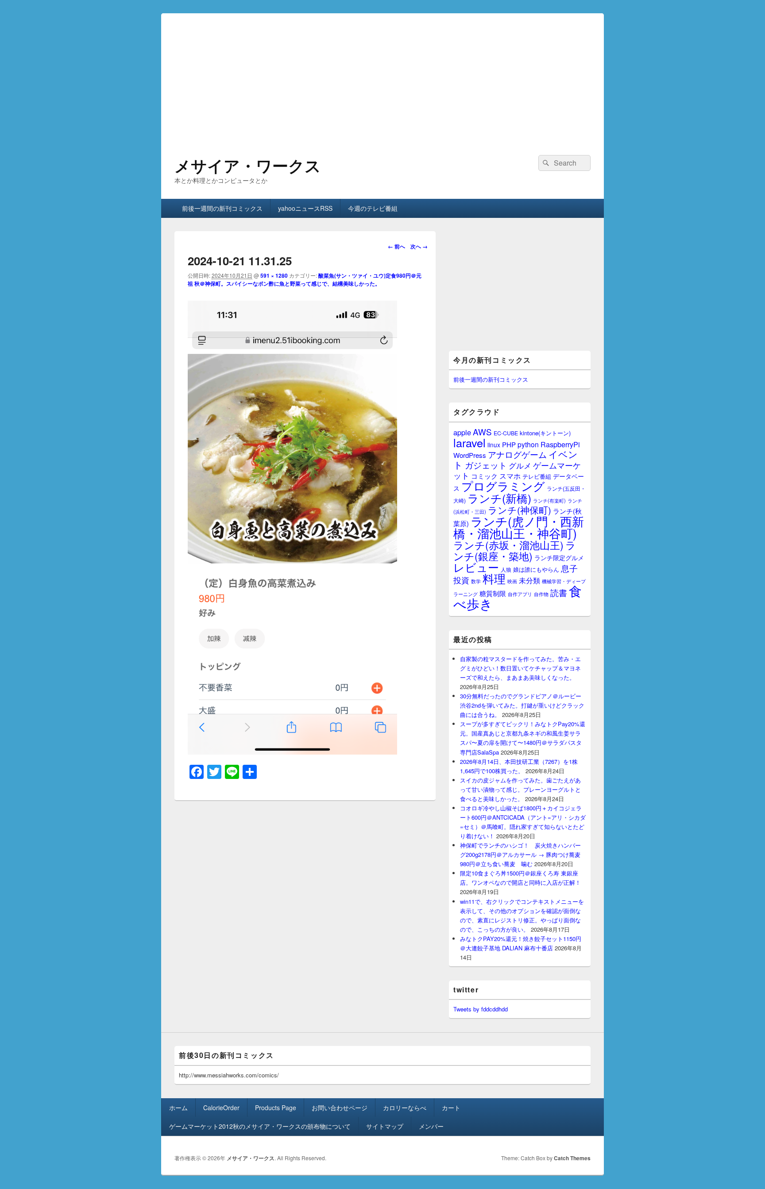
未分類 (529, 580)
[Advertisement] (382, 75)
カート (451, 1107)
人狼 (506, 569)
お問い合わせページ (339, 1107)
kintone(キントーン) (545, 433)
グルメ (520, 465)
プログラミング (503, 485)
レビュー (476, 567)
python (528, 444)
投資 (461, 579)
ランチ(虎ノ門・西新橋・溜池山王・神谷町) (518, 527)
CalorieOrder (221, 1107)
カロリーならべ (404, 1107)
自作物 (541, 593)
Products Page (275, 1107)
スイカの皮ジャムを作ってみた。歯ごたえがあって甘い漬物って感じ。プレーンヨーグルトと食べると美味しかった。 (520, 789)
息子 (569, 568)
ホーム (178, 1107)
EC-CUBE (506, 433)
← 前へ (396, 246)
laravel (469, 442)
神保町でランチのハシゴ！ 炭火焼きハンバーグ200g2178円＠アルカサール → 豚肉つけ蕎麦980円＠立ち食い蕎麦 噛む (520, 854)
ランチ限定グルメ (559, 557)
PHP (509, 444)
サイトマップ (384, 1126)
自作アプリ (520, 593)
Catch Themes (572, 1158)
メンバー (431, 1126)
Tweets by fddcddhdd (480, 1009)
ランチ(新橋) (499, 498)
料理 (494, 578)
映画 (512, 581)
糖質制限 (492, 593)
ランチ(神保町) (519, 509)
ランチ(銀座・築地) (514, 550)
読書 (558, 592)
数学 (476, 581)
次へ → (419, 246)
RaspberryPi (560, 444)
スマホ (510, 475)
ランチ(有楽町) (549, 500)
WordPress (469, 455)
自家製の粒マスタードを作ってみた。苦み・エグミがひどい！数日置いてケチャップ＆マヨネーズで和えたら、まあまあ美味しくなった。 (520, 668)
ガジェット (486, 465)
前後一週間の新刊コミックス (222, 208)
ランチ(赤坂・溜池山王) (508, 544)
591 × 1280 (274, 275)
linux (493, 444)
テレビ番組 (536, 476)
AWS (482, 432)
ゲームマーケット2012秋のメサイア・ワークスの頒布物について (260, 1126)
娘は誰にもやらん (536, 569)
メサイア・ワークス (247, 165)
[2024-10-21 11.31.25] (292, 752)
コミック (484, 475)
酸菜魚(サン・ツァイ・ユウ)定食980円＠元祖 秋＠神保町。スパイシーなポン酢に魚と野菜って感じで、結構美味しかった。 (304, 279)
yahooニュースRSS (305, 208)
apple (462, 432)
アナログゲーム (517, 454)
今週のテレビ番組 (373, 208)
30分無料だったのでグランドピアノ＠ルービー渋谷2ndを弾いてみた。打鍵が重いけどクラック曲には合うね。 (522, 705)
